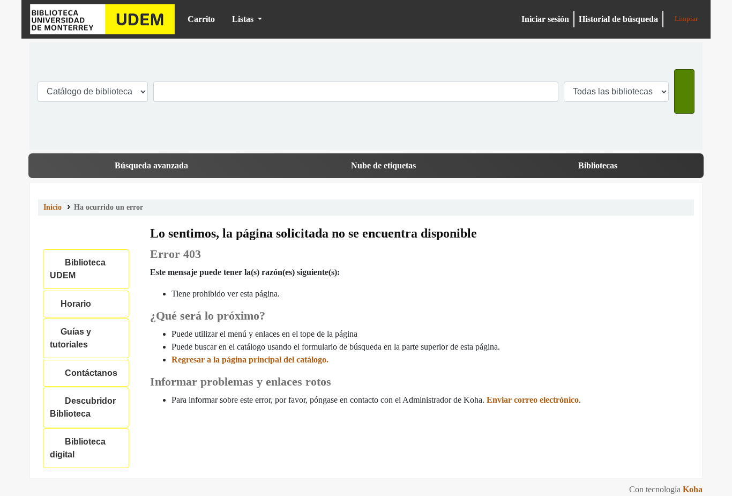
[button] (197, 19)
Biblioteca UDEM (102, 19)
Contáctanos (89, 372)
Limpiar (685, 19)
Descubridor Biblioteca (83, 407)
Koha (693, 489)
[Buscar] (684, 91)
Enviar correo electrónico (533, 399)
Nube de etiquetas (383, 165)
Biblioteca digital (78, 448)
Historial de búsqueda (618, 19)
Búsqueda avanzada (151, 165)
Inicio (52, 207)
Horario (73, 303)
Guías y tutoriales (70, 338)
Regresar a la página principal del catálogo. (249, 359)
